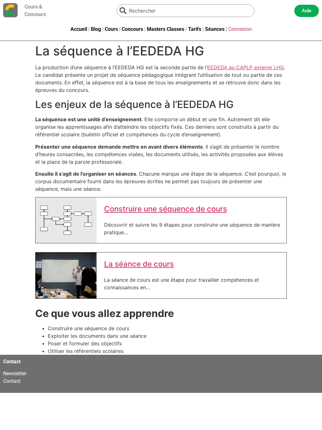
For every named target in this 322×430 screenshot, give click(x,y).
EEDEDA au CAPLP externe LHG (245, 67)
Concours (132, 29)
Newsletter (14, 373)
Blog (96, 29)
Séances (215, 29)
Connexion (240, 29)
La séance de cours (139, 264)
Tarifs (194, 29)
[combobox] (185, 10)
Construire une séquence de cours (165, 209)
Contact (11, 381)
